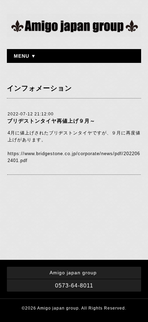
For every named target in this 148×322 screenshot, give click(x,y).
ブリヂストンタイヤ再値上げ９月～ (51, 121)
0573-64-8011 (74, 285)
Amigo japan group (58, 308)
